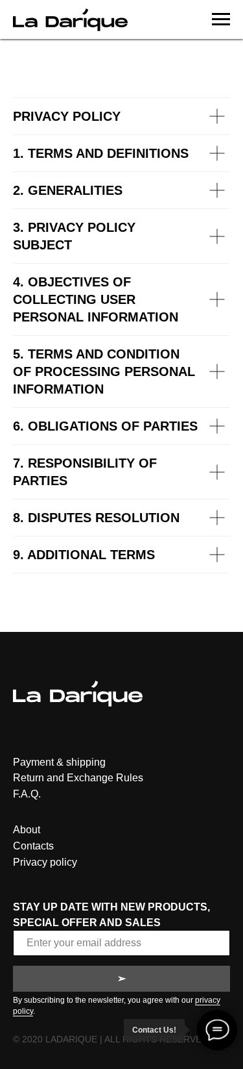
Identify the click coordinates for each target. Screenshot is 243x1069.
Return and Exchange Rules (78, 777)
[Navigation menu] (221, 19)
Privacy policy (45, 862)
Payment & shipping (59, 762)
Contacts (33, 845)
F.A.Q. (27, 793)
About (26, 829)
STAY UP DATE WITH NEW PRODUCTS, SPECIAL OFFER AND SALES (111, 914)
